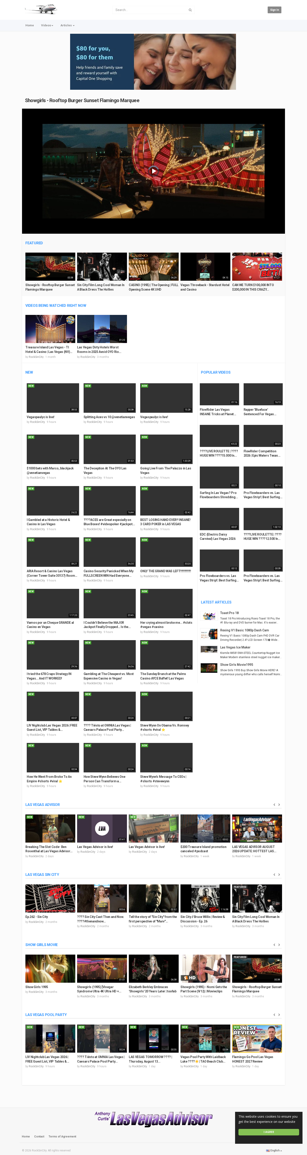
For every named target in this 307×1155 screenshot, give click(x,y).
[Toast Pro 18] (210, 616)
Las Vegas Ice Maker (235, 647)
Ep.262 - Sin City (36, 917)
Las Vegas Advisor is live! (95, 847)
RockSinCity (36, 357)
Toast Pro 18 (229, 613)
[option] (50, 274)
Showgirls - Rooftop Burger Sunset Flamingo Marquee (82, 100)
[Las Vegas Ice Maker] (210, 649)
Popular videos (216, 372)
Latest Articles (216, 602)
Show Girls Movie (41, 945)
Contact (39, 1136)
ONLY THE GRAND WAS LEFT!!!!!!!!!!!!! (165, 571)
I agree (269, 1132)
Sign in (274, 9)
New (29, 372)
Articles (66, 25)
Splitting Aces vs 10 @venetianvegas (109, 417)
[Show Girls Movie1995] (210, 668)
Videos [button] (46, 25)
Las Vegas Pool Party (46, 1015)
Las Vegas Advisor (42, 805)
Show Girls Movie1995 (236, 664)
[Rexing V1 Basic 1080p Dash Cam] (210, 634)
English (275, 1150)
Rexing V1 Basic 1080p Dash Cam (244, 630)
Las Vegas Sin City (42, 874)
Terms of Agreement (62, 1136)
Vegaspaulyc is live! (40, 417)
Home (29, 25)
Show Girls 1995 (36, 987)
